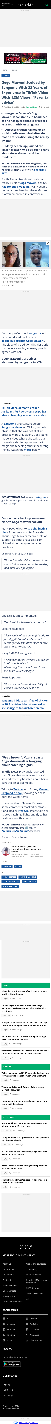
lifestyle (23, 811)
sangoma (35, 333)
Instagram (41, 497)
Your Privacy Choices (28, 1422)
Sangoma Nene (11, 427)
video (27, 450)
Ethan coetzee (9, 877)
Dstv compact (29, 882)
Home (4, 69)
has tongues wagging (15, 186)
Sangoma (7, 866)
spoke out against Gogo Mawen (22, 341)
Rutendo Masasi (31, 107)
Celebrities (6, 1015)
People (14, 69)
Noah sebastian (10, 886)
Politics (5, 1058)
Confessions (7, 1130)
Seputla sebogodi (11, 882)
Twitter (18, 789)
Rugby (5, 1044)
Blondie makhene (28, 877)
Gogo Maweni (28, 183)
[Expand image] (48, 243)
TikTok (18, 866)
